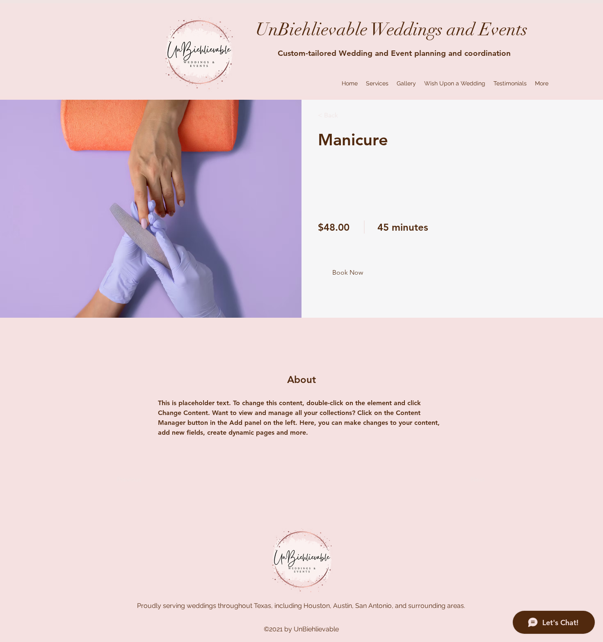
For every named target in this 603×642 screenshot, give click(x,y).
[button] (347, 273)
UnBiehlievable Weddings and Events (392, 29)
